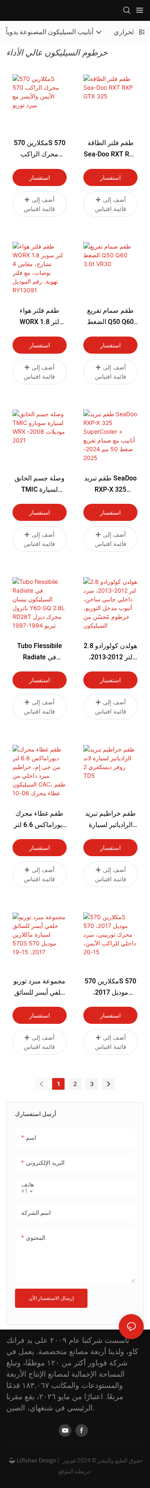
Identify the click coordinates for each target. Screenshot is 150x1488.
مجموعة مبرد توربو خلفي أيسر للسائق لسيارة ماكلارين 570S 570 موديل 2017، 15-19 (39, 987)
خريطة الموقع (75, 1471)
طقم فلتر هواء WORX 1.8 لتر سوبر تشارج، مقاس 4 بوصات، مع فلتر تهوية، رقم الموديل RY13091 (39, 317)
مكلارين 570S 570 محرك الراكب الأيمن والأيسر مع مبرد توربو (39, 149)
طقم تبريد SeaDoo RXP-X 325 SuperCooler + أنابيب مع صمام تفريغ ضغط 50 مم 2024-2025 (110, 484)
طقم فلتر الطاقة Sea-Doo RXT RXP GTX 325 (111, 149)
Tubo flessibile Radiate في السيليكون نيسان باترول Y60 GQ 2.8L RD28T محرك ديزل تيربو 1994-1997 (39, 652)
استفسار (39, 177)
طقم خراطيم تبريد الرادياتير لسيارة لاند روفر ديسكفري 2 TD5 (110, 820)
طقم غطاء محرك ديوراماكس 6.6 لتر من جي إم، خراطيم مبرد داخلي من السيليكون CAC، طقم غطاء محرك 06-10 (39, 820)
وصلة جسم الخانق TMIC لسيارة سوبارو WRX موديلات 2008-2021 (40, 484)
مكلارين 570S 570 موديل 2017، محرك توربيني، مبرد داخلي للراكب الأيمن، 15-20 (110, 987)
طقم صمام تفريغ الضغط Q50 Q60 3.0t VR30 (110, 317)
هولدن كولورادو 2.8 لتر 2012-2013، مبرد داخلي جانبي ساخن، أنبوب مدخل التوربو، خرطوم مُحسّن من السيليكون (110, 652)
